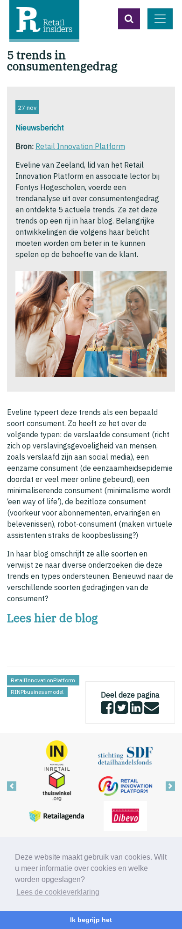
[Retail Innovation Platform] (125, 785)
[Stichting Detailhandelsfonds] (125, 754)
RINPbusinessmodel (37, 691)
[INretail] (56, 754)
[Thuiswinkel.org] (56, 785)
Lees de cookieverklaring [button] (57, 892)
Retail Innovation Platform (80, 146)
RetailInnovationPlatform (43, 680)
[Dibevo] (125, 815)
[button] (129, 18)
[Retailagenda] (56, 815)
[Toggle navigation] (160, 18)
